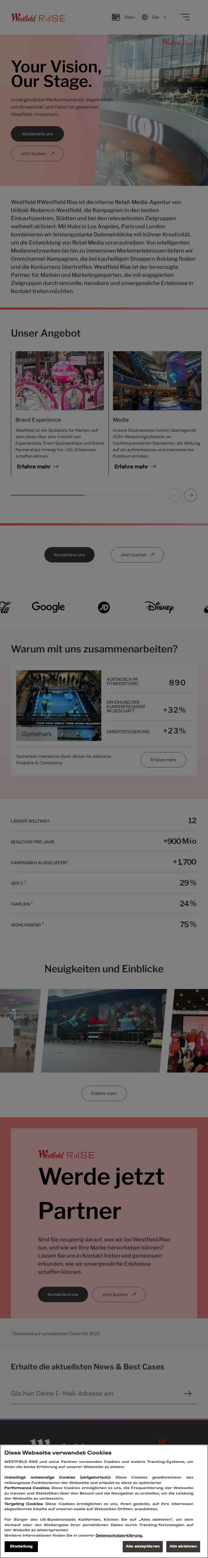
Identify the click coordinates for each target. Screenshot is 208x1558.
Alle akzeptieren (143, 1546)
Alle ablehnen (183, 1546)
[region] (104, 1501)
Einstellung (21, 1546)
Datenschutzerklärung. (119, 1535)
